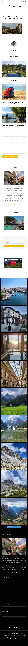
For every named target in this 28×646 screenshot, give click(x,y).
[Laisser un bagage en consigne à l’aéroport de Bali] (14, 92)
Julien (14, 51)
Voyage (17, 635)
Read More (14, 204)
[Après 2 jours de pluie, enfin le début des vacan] (14, 291)
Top (14, 643)
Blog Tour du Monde (20, 633)
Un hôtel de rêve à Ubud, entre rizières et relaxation (14, 79)
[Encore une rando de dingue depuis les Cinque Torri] (14, 456)
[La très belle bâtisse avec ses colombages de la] (14, 319)
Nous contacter (5, 611)
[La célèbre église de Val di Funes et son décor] (14, 401)
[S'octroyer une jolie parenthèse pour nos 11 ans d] (14, 346)
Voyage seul (7, 637)
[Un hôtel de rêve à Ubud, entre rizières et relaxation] (14, 69)
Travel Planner (12, 635)
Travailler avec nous (6, 608)
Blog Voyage (5, 635)
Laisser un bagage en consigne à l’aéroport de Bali (14, 102)
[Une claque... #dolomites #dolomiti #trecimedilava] (14, 483)
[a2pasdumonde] (14, 6)
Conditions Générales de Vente (8, 618)
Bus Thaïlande (17, 638)
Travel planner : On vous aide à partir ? (9, 604)
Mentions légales (5, 614)
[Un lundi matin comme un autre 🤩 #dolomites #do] (14, 511)
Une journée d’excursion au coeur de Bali (14, 125)
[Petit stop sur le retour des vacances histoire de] (14, 374)
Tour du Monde (14, 637)
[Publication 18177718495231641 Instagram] (14, 428)
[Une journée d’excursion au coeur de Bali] (14, 115)
